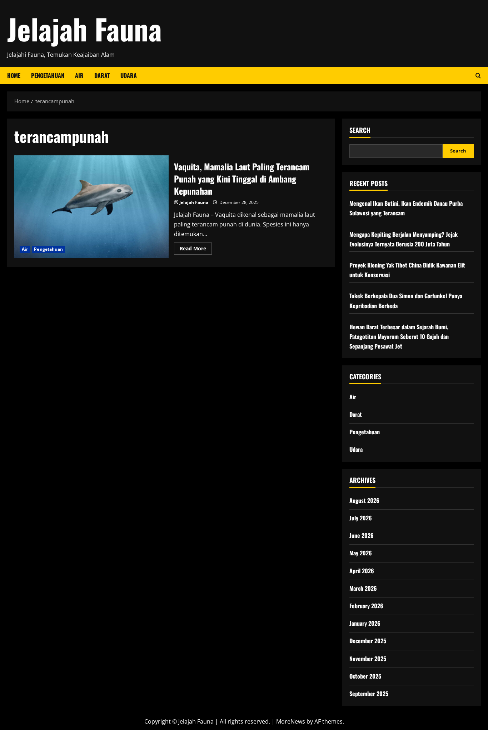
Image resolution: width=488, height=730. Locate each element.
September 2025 (368, 693)
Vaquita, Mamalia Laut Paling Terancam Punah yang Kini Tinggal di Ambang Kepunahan (91, 206)
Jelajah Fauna (84, 29)
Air (79, 75)
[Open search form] (478, 75)
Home (13, 75)
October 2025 (365, 676)
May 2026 (360, 553)
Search (359, 130)
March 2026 (363, 588)
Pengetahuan (47, 75)
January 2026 (364, 623)
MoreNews (290, 721)
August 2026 (364, 500)
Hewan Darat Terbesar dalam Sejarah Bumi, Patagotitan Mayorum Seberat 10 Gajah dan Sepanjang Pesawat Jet (399, 336)
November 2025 (367, 658)
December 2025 (367, 640)
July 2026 (360, 518)
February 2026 (366, 605)
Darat (102, 75)
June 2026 (361, 535)
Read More (196, 250)
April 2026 (361, 570)
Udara (128, 75)
